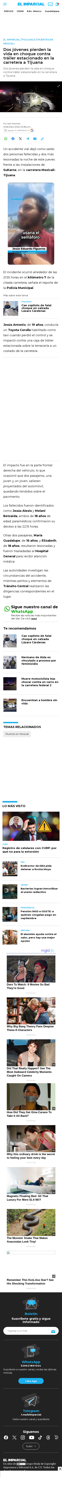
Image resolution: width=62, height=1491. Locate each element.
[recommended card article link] (10, 308)
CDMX (20, 11)
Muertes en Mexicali (17, 734)
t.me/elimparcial (31, 1414)
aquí (34, 618)
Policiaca (28, 39)
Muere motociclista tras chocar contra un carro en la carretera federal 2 (39, 682)
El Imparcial (11, 39)
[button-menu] (4, 4)
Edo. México (34, 11)
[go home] (31, 1460)
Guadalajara (52, 11)
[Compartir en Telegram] (27, 138)
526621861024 (31, 1365)
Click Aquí (31, 1381)
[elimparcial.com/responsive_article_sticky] (60, 1469)
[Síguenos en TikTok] (40, 1437)
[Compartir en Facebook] (13, 138)
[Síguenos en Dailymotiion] (56, 1437)
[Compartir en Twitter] (20, 138)
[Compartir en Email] (34, 138)
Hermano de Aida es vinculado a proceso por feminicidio (38, 660)
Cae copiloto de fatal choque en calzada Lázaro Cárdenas (36, 639)
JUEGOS (8, 11)
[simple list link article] (31, 827)
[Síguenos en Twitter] (14, 1437)
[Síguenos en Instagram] (23, 1437)
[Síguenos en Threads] (48, 1437)
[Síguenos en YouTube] (31, 1437)
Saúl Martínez (14, 123)
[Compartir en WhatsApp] (5, 138)
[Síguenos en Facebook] (6, 1437)
